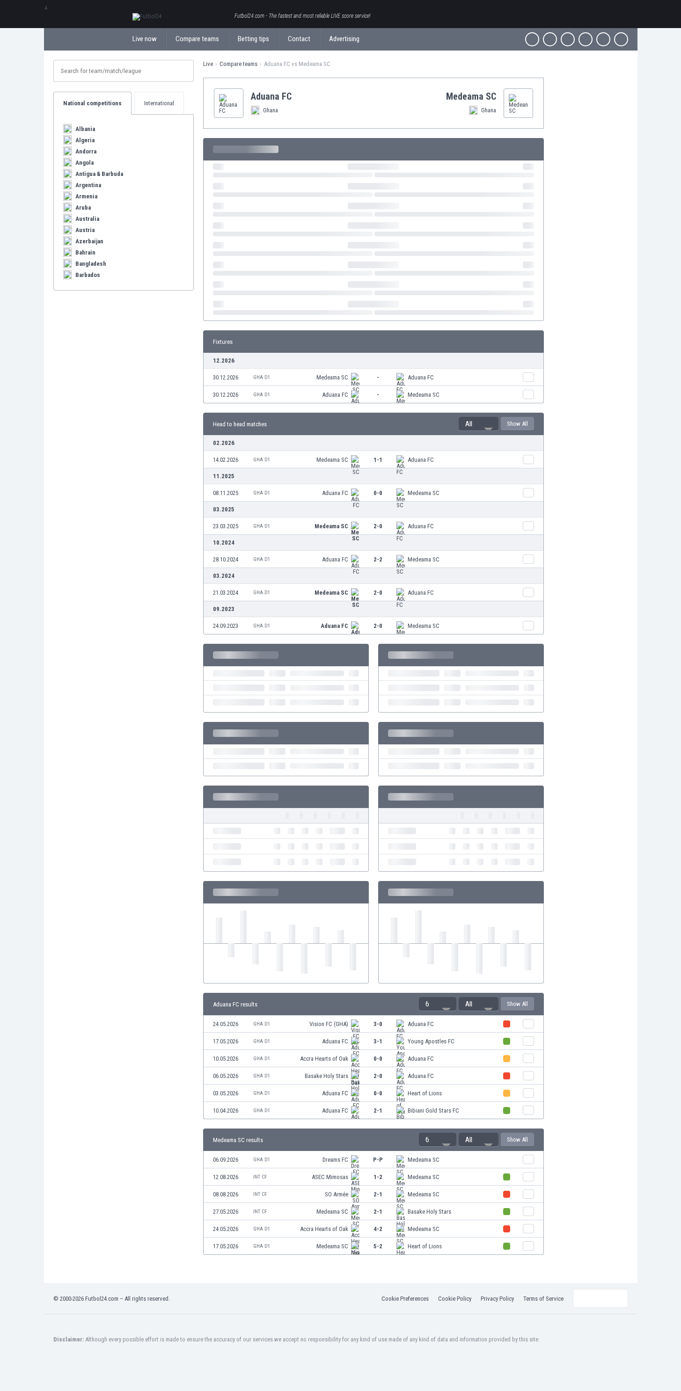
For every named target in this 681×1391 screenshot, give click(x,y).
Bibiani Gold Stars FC (433, 1110)
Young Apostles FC (431, 1041)
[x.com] (550, 39)
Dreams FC (335, 1159)
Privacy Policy (497, 1299)
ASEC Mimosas (330, 1176)
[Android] (603, 39)
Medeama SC (332, 377)
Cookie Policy (454, 1299)
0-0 (377, 492)
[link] (373, 377)
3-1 (377, 1041)
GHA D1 (261, 377)
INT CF (260, 1177)
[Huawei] (621, 39)
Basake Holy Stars (326, 1075)
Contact (299, 39)
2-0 (377, 526)
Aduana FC (421, 377)
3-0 (377, 1023)
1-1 (377, 459)
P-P (378, 1159)
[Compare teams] (528, 377)
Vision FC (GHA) (328, 1023)
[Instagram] (568, 39)
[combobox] (478, 424)
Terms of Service (543, 1299)
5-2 (377, 1246)
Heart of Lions (425, 1093)
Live (208, 63)
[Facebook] (532, 39)
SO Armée (336, 1194)
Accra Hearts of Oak (324, 1058)
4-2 (377, 1228)
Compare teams (197, 39)
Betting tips (253, 39)
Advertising (344, 39)
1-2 (377, 1176)
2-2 (377, 559)
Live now (144, 39)
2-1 (377, 1110)
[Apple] (585, 39)
